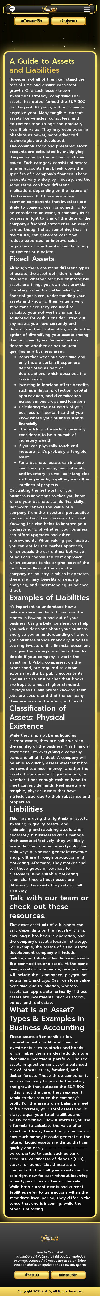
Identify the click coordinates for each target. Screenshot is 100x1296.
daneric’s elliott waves (66, 1148)
